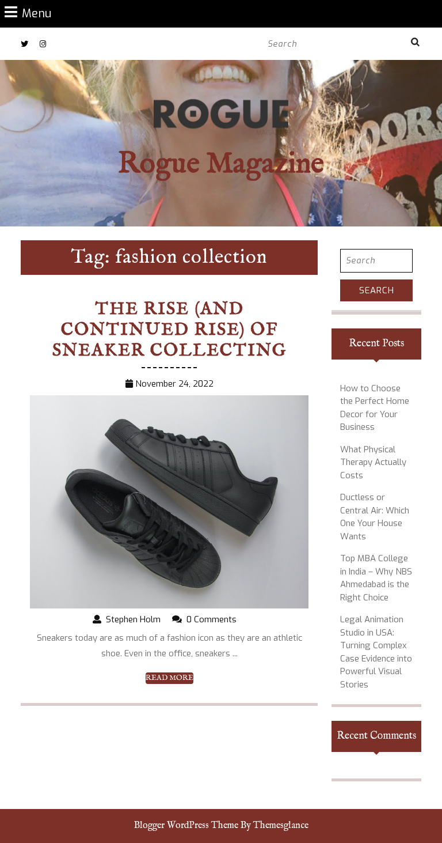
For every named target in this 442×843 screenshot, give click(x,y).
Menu (36, 13)
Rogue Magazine (221, 164)
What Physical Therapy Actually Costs (373, 462)
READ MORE (169, 678)
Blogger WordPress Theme (186, 825)
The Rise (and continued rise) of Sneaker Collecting (169, 330)
